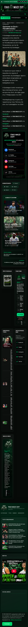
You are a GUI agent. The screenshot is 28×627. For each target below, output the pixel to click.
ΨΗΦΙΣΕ (21, 314)
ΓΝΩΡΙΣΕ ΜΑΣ (7, 493)
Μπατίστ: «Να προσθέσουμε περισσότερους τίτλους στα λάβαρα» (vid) (13, 226)
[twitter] (20, 1)
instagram (6, 123)
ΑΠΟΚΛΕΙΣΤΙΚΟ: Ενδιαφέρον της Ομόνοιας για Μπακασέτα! (11, 423)
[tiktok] (26, 1)
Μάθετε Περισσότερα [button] (16, 619)
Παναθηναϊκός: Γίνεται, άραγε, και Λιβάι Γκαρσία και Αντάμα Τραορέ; (11, 405)
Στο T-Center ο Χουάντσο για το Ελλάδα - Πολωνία (13, 211)
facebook (5, 114)
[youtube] (24, 1)
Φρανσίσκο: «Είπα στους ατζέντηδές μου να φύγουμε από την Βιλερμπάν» (13, 242)
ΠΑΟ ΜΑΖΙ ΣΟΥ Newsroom (14, 32)
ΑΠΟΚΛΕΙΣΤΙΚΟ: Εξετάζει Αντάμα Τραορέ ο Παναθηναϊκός (7, 345)
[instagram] (22, 1)
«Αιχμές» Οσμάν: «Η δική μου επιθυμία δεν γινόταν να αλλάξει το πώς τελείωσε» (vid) (11, 359)
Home (4, 22)
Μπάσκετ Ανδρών (10, 22)
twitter (5, 119)
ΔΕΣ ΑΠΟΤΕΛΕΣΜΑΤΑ (21, 323)
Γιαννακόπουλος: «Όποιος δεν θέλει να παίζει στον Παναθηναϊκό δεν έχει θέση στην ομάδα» (11, 384)
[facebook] (18, 1)
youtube (5, 128)
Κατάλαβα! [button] (7, 623)
